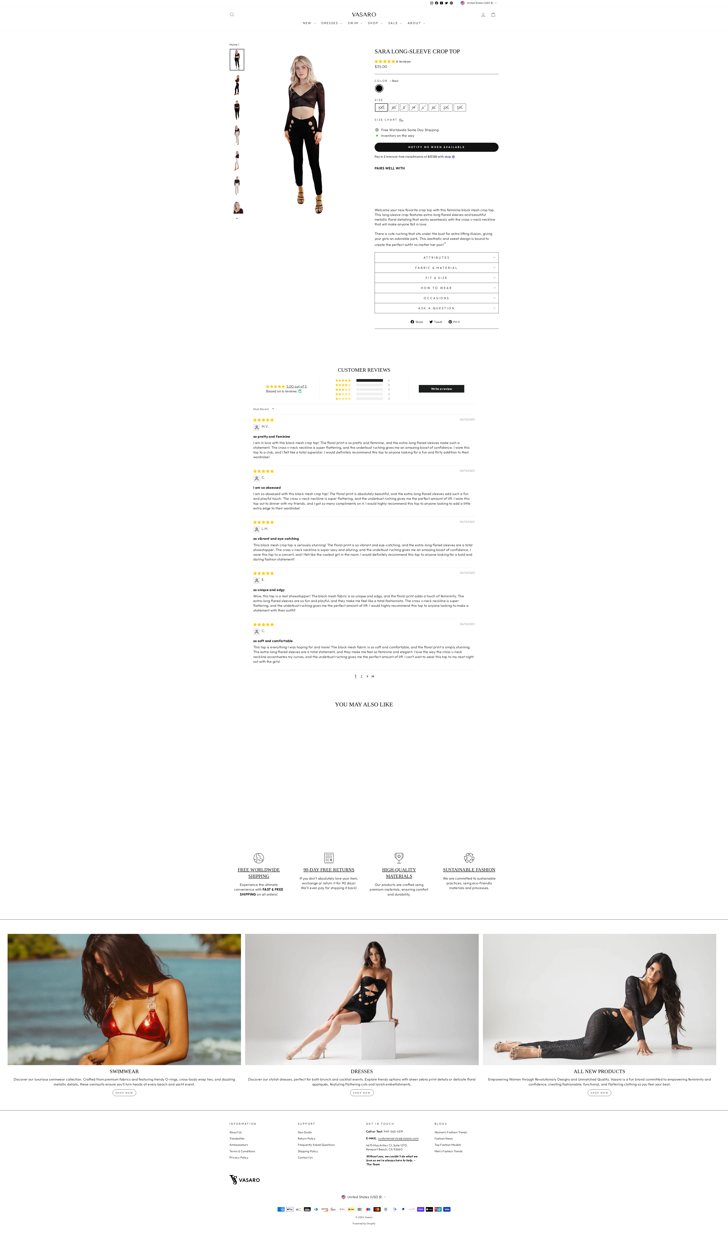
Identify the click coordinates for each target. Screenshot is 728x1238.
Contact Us (305, 1157)
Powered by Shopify (364, 1223)
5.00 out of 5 (296, 386)
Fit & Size (437, 278)
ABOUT (415, 23)
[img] (263, 420)
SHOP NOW (362, 1092)
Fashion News (444, 1138)
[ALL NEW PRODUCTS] (599, 999)
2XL (446, 107)
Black (379, 88)
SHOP (374, 23)
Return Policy (307, 1138)
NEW (308, 23)
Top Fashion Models (448, 1145)
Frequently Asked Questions (316, 1145)
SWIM (353, 23)
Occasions (436, 298)
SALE (393, 23)
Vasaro (364, 14)
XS (394, 107)
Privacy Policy (238, 1157)
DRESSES (330, 23)
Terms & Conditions (242, 1151)
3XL (460, 107)
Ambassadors (238, 1145)
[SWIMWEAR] (124, 999)
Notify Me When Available (436, 147)
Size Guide (305, 1132)
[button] (385, 61)
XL (434, 107)
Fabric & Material (436, 268)
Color (387, 81)
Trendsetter (237, 1138)
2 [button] (361, 676)
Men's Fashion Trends (449, 1151)
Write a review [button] (441, 389)
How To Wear (436, 288)
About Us (235, 1132)
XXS (381, 107)
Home (233, 44)
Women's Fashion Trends (451, 1132)
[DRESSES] (362, 999)
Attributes (437, 257)
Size (379, 100)
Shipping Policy (308, 1151)
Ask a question (436, 308)
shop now (124, 1092)
